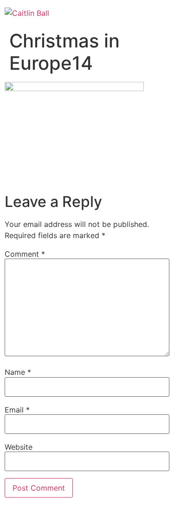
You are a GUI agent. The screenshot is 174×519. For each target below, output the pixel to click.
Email (17, 409)
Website (18, 447)
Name (18, 372)
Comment (25, 254)
